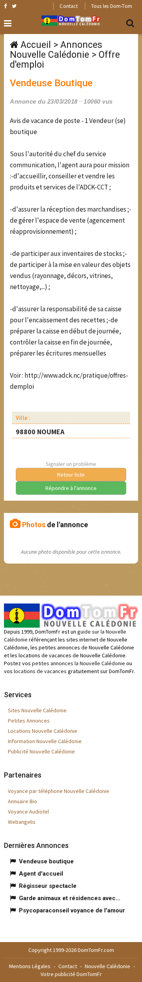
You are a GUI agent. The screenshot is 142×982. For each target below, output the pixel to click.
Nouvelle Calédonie (107, 966)
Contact (68, 6)
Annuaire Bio (22, 801)
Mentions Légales (29, 966)
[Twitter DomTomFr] (14, 5)
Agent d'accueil (41, 873)
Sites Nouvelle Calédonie (37, 710)
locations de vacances (40, 671)
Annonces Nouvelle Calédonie (56, 50)
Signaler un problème (71, 463)
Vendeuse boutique (46, 861)
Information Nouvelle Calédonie (45, 741)
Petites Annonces (29, 720)
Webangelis (22, 821)
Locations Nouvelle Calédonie (42, 730)
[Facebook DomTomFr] (5, 5)
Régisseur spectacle (48, 885)
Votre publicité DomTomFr (71, 974)
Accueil (36, 45)
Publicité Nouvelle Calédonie (41, 751)
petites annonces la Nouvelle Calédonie (78, 663)
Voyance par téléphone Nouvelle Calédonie (58, 791)
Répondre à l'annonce (71, 488)
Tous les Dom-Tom (111, 6)
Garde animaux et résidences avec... (69, 898)
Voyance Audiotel (28, 811)
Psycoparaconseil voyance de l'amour (72, 910)
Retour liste (71, 474)
